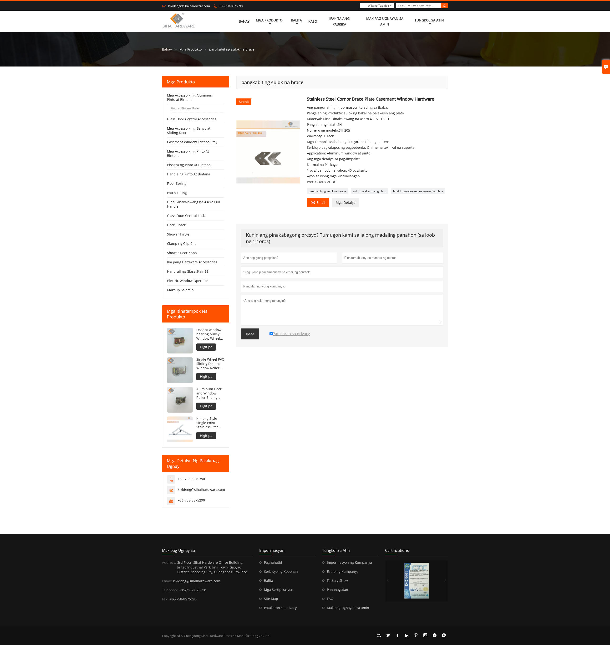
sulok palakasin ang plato (369, 191)
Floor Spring (176, 183)
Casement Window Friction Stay (192, 142)
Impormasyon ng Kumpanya (349, 562)
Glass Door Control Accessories (191, 119)
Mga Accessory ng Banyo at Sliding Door (188, 130)
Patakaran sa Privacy (280, 607)
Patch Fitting (177, 192)
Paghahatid (273, 562)
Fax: (165, 599)
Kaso (312, 21)
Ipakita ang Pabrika (339, 21)
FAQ (330, 598)
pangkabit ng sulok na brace (327, 191)
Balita (296, 20)
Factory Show (337, 580)
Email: (167, 581)
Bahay (244, 21)
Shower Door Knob (182, 253)
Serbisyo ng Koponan (281, 571)
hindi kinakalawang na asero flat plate (418, 191)
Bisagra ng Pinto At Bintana (189, 165)
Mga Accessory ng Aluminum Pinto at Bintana (190, 97)
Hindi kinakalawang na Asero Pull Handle (193, 204)
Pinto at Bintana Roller (185, 108)
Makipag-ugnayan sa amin (384, 21)
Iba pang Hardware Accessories (192, 262)
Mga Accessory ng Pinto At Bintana (188, 153)
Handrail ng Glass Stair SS (187, 271)
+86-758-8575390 (231, 6)
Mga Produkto (269, 20)
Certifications (397, 550)
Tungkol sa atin (429, 20)
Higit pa (206, 347)
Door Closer (176, 225)
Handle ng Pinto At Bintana (188, 174)
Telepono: (170, 590)
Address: (169, 562)
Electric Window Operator (187, 280)
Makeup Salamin (180, 290)
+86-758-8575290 (191, 500)
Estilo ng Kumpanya (343, 571)
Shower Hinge (178, 234)
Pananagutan (337, 589)
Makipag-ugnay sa (178, 550)
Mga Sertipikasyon (278, 589)
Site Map (271, 598)
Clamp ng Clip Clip (182, 243)
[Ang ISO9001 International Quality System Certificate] (416, 581)
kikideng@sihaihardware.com (189, 6)
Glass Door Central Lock (186, 215)
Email (317, 202)
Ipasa (250, 334)
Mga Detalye (346, 202)
